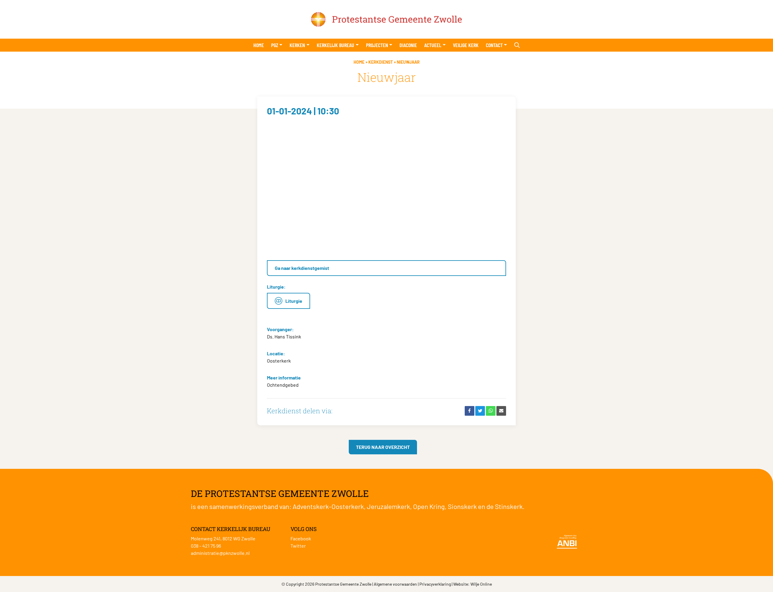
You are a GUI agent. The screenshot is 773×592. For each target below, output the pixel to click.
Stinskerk (509, 506)
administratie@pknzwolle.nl (220, 553)
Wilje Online (481, 584)
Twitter (298, 546)
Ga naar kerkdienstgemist (302, 268)
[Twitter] (480, 411)
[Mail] (501, 411)
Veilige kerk (466, 45)
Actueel (432, 45)
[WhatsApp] (491, 411)
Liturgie (293, 301)
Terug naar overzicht (383, 447)
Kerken (297, 45)
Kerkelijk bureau (335, 45)
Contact (494, 45)
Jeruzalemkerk (388, 506)
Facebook (300, 538)
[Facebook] (469, 411)
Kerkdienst (380, 62)
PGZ (274, 45)
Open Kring (429, 506)
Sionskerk (462, 506)
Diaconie (408, 45)
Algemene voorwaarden (395, 584)
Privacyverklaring (435, 584)
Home (258, 45)
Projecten (377, 45)
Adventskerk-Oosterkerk (328, 506)
